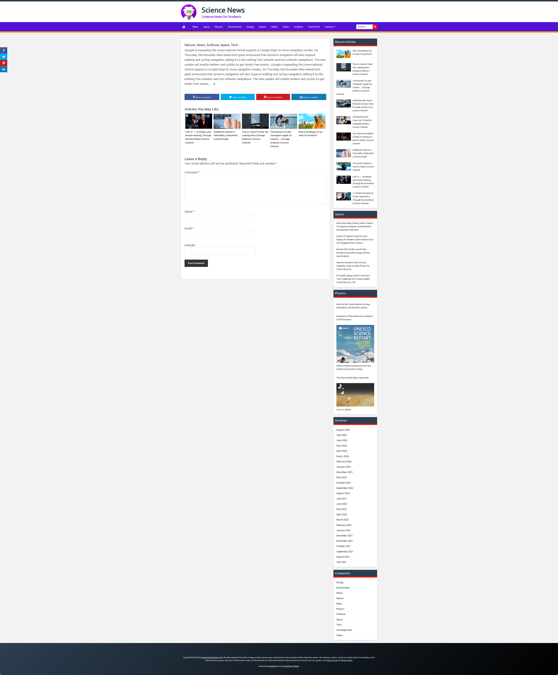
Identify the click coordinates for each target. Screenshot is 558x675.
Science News (223, 10)
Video (286, 26)
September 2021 (344, 551)
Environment (234, 26)
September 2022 (344, 488)
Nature (262, 26)
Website (190, 245)
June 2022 (341, 504)
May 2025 (341, 477)
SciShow (298, 26)
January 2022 (343, 530)
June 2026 (341, 440)
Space (206, 26)
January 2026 (343, 466)
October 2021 (343, 546)
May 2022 (341, 509)
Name (190, 211)
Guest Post (314, 26)
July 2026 (341, 435)
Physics (219, 26)
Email (189, 228)
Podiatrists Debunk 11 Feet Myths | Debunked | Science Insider (226, 135)
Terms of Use (332, 660)
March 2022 (342, 519)
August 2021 (343, 556)
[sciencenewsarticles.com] (211, 657)
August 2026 (343, 429)
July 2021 (341, 562)
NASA (274, 26)
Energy (250, 26)
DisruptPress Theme (290, 666)
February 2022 (343, 525)
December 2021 (344, 535)
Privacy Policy (346, 660)
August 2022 (343, 493)
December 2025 (344, 472)
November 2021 (344, 541)
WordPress (273, 666)
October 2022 (343, 482)
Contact (329, 26)
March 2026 (342, 456)
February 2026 (343, 461)
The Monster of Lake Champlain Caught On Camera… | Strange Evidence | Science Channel (281, 139)
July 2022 (341, 498)
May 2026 (341, 445)
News (195, 26)
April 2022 (341, 514)
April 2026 (341, 451)
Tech (234, 45)
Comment (192, 172)
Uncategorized (344, 630)
